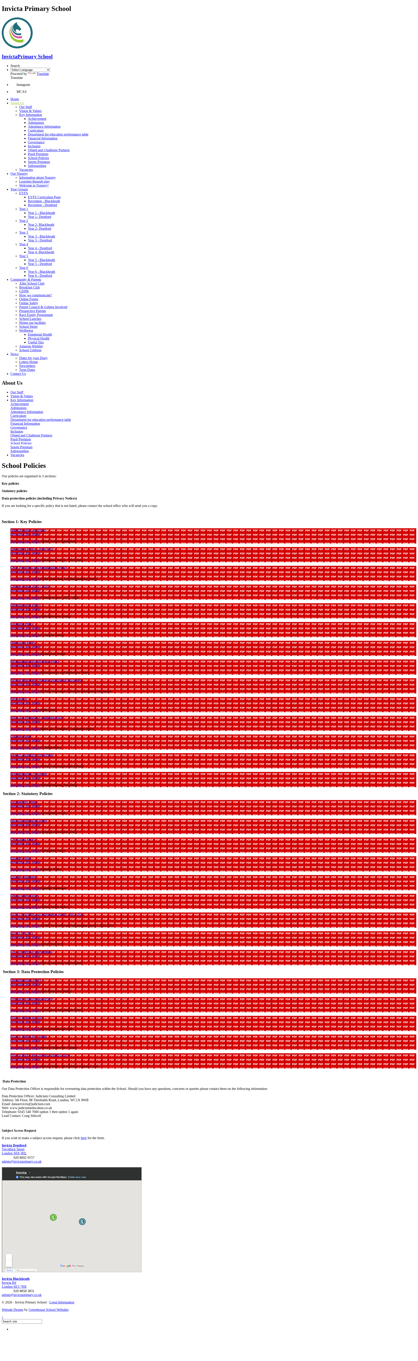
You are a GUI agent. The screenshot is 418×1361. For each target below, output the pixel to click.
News (14, 354)
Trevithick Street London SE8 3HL (14, 1149)
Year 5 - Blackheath (41, 260)
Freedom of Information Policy (31, 999)
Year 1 (23, 209)
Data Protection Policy (25, 980)
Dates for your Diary (33, 358)
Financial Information (42, 138)
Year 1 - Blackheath (41, 213)
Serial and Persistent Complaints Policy (37, 717)
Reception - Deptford (42, 205)
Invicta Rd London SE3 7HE (16, 1282)
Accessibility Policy (24, 802)
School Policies (38, 158)
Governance (36, 142)
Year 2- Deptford (39, 228)
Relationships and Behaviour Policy (35, 661)
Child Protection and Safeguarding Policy (38, 567)
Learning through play (34, 181)
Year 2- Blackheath (41, 224)
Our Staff (25, 107)
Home (14, 99)
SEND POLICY (22, 933)
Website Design (12, 1310)
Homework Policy (23, 642)
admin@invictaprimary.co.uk (22, 1161)
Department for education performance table (58, 134)
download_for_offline (25, 534)
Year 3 (23, 232)
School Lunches (30, 319)
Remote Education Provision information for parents (46, 680)
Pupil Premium (38, 154)
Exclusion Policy (22, 624)
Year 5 (23, 256)
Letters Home (28, 362)
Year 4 (23, 244)
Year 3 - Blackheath (41, 236)
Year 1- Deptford (39, 217)
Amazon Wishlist (31, 346)
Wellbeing (26, 330)
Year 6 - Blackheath (41, 272)
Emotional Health (40, 334)
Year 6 (23, 268)
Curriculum (36, 130)
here (84, 1138)
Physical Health (38, 338)
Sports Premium (39, 162)
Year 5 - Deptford (40, 264)
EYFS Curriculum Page (44, 197)
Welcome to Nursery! (34, 185)
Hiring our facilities (32, 323)
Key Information (30, 115)
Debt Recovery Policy (25, 605)
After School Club (31, 283)
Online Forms (28, 299)
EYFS (23, 193)
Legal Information (61, 1302)
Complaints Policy (23, 839)
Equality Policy (21, 858)
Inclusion (34, 146)
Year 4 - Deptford (40, 248)
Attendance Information (44, 126)
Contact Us (18, 374)
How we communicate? (35, 295)
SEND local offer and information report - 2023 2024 (47, 914)
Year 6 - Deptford (40, 275)
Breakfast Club (29, 287)
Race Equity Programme (36, 315)
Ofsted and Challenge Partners (49, 150)
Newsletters (27, 366)
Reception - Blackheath (44, 201)
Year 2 (23, 221)
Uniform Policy (21, 736)
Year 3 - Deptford (40, 240)
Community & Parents (25, 279)
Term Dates (27, 370)
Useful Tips (36, 342)
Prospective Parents (32, 311)
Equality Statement (23, 877)
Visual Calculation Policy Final (31, 755)
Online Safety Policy (24, 895)
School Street (28, 326)
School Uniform (30, 350)
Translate (43, 74)
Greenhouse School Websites (49, 1310)
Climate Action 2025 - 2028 (29, 586)
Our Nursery (19, 173)
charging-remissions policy (28, 820)
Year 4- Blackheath (41, 252)
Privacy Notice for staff (26, 1017)
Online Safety (28, 303)
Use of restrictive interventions (31, 952)
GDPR (24, 291)
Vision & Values (30, 111)
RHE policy (18, 699)
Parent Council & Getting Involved (43, 307)
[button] (13, 85)
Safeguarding (37, 166)
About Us (17, 103)
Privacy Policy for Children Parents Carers (39, 1055)
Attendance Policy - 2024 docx (31, 549)
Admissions (36, 122)
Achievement (37, 119)
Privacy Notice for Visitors (28, 1036)
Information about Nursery (37, 177)
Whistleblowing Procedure (28, 774)
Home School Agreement (27, 530)
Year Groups (19, 189)
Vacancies (26, 170)
